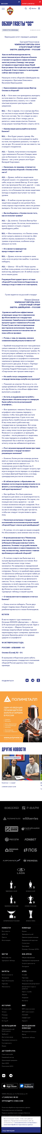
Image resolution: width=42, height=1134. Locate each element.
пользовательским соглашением (25, 1122)
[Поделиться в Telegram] (33, 680)
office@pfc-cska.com (12, 1101)
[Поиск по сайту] (26, 8)
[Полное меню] (3, 8)
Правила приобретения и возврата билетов (16, 1113)
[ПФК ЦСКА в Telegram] (11, 1075)
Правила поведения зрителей (11, 1116)
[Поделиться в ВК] (27, 680)
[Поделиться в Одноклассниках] (38, 680)
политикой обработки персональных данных (18, 1124)
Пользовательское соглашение (12, 1110)
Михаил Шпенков (32, 300)
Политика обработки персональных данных (16, 1107)
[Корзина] (39, 8)
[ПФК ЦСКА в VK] (4, 1075)
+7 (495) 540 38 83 (10, 1097)
